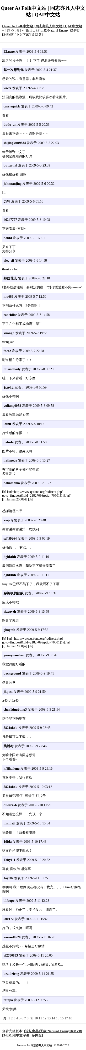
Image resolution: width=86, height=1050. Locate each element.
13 (49, 1018)
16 (62, 1018)
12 (44, 1018)
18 (70, 1018)
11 (40, 1018)
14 (53, 1018)
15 (57, 1018)
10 (36, 1018)
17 (66, 1018)
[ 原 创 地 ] (13, 30)
